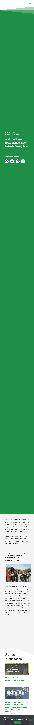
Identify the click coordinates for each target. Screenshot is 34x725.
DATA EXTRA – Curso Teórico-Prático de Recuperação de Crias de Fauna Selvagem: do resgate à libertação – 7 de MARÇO (16, 707)
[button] (7, 161)
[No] (31, 720)
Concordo (17, 722)
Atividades (9, 135)
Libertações (17, 135)
